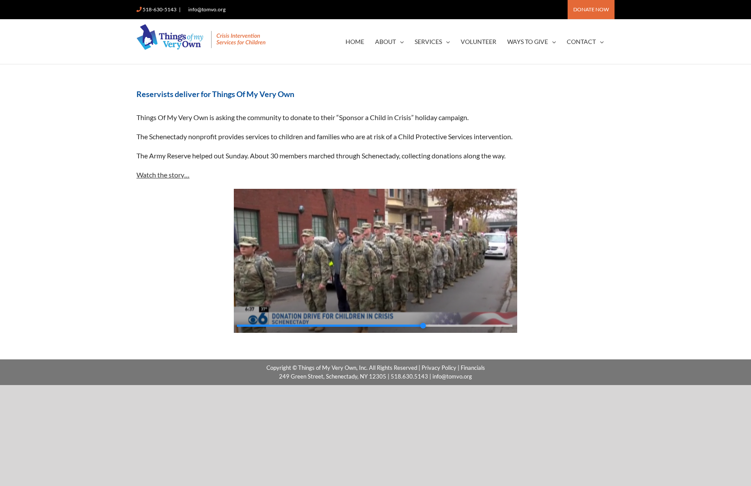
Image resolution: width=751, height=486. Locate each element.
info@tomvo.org (207, 9)
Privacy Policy (439, 367)
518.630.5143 (409, 376)
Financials (473, 367)
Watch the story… (162, 175)
